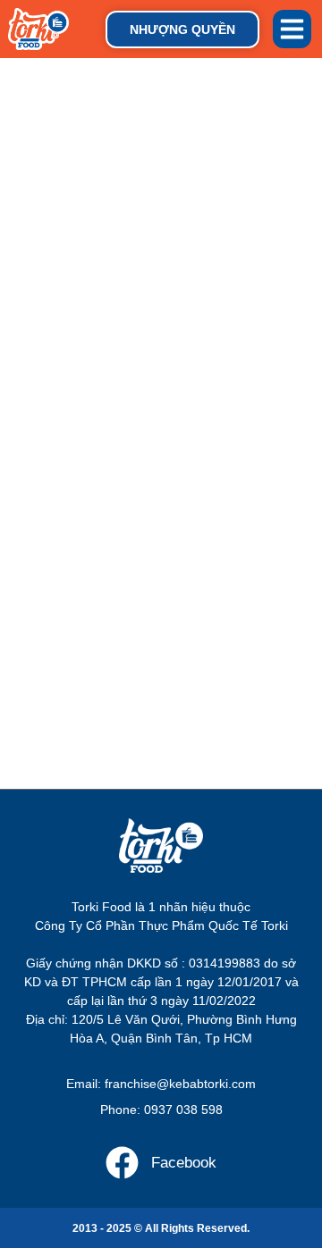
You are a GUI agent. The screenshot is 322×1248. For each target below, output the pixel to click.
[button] (292, 29)
